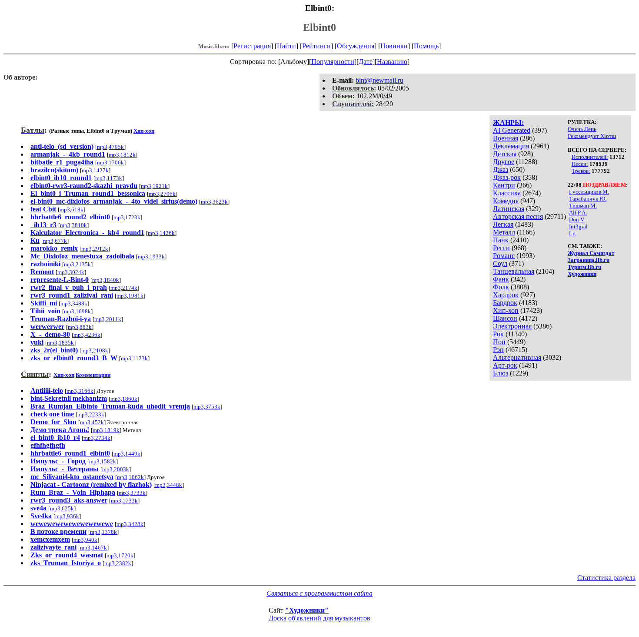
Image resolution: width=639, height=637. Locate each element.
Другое (503, 161)
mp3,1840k (105, 280)
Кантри (504, 185)
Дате (366, 61)
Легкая (503, 224)
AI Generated (511, 130)
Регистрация (252, 46)
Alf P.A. (578, 212)
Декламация (511, 146)
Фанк (501, 279)
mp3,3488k (73, 303)
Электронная (512, 326)
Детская (504, 154)
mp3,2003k (115, 469)
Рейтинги (316, 46)
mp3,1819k (106, 430)
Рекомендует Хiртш (592, 136)
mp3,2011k (107, 319)
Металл (504, 232)
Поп (499, 341)
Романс (504, 255)
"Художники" (307, 610)
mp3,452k (92, 422)
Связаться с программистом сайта (319, 593)
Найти (286, 46)
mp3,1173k (108, 178)
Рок (498, 334)
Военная (505, 138)
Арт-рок (505, 365)
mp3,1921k (154, 186)
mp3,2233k (90, 414)
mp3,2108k (94, 350)
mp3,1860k (123, 399)
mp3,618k (71, 209)
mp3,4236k (86, 335)
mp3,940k (85, 539)
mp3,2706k (162, 194)
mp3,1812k (122, 154)
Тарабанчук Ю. (587, 198)
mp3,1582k (102, 461)
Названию (392, 61)
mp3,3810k (73, 225)
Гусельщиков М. (589, 191)
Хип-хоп (506, 310)
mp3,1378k (103, 532)
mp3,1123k (134, 358)
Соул (500, 263)
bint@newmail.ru (379, 80)
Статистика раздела (606, 577)
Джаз (500, 169)
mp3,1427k (95, 170)
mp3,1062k (130, 477)
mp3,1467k (93, 547)
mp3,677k (55, 241)
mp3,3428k (129, 524)
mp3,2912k (94, 248)
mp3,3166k (80, 391)
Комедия (506, 201)
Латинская (508, 208)
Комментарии (93, 375)
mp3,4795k (110, 147)
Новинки (394, 46)
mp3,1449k (126, 453)
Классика (507, 193)
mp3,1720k (119, 555)
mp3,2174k (123, 288)
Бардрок (505, 302)
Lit (572, 233)
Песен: (580, 164)
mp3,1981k (129, 295)
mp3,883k (80, 327)
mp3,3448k (168, 485)
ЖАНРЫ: (508, 122)
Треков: (581, 171)
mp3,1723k (126, 217)
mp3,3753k (206, 406)
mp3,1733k (124, 500)
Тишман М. (583, 205)
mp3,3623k (214, 201)
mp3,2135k (77, 264)
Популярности (332, 61)
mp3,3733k (132, 492)
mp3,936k (67, 516)
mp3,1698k (77, 311)
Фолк (501, 287)
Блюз (500, 373)
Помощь (426, 46)
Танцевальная (513, 271)
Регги (501, 247)
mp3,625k (62, 508)
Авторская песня (518, 216)
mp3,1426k (161, 233)
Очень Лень (582, 129)
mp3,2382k (117, 563)
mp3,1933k (151, 256)
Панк (501, 240)
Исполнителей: (590, 157)
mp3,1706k (110, 162)
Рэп (498, 349)
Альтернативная (517, 357)
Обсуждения (355, 46)
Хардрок (506, 294)
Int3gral (578, 226)
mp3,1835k (60, 342)
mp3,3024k (70, 272)
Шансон (505, 318)
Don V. (577, 219)
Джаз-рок (507, 177)
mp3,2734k (96, 438)
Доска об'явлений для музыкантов (319, 618)
